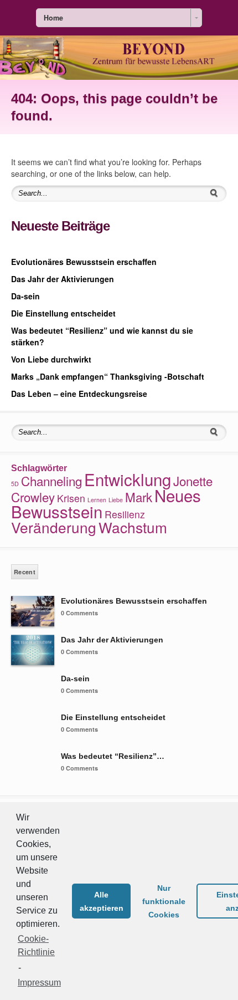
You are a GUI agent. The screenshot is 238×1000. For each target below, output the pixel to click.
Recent (24, 572)
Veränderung (53, 527)
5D (15, 483)
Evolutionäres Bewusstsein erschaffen (84, 261)
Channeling (51, 480)
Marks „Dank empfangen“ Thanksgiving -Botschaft (107, 376)
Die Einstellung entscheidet (63, 313)
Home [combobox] (53, 18)
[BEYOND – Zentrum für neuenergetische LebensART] (119, 76)
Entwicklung (127, 479)
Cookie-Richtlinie (36, 945)
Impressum (39, 982)
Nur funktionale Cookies (163, 901)
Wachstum (133, 527)
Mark (138, 497)
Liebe (115, 500)
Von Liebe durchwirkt (51, 359)
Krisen (71, 498)
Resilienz (125, 514)
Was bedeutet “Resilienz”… (112, 756)
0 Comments (79, 613)
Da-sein (25, 296)
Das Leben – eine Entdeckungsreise (79, 393)
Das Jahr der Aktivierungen (62, 278)
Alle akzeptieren (101, 901)
